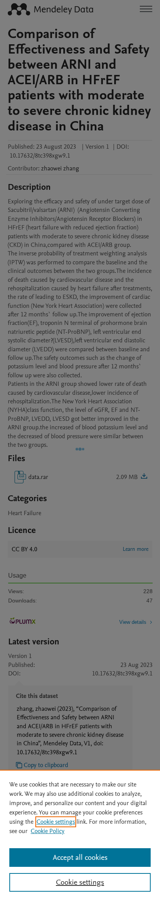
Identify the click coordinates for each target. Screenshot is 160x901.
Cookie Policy (47, 831)
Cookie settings (56, 822)
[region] (80, 835)
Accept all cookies (80, 857)
